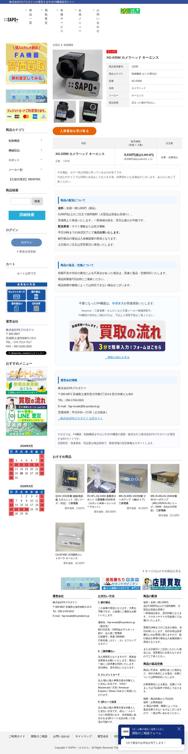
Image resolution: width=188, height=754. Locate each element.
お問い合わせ (98, 21)
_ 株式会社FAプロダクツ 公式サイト (80, 418)
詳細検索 (27, 215)
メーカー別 (15, 169)
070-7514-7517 (23, 342)
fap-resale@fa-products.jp (121, 622)
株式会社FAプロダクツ (65, 602)
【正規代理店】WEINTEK (24, 179)
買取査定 (46, 16)
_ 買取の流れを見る (117, 357)
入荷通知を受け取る (74, 130)
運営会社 (103, 736)
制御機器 (68, 45)
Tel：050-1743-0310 (63, 611)
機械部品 (14, 150)
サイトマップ (83, 736)
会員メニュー (80, 21)
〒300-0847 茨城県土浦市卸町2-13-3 (72, 607)
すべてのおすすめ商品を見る (163, 571)
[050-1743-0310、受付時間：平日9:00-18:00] (170, 12)
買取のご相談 (39, 736)
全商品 (56, 45)
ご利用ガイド (17, 736)
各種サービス (61, 21)
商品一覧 (30, 16)
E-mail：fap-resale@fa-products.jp (71, 616)
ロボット (14, 160)
